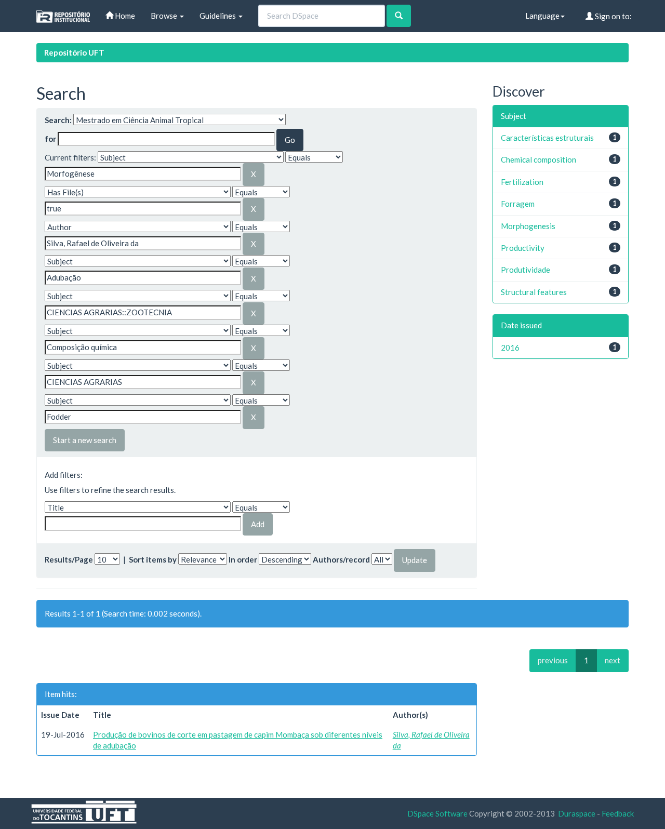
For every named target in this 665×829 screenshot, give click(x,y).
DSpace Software (437, 813)
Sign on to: (612, 16)
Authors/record (341, 559)
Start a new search (84, 440)
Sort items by (153, 559)
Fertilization (522, 181)
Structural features (534, 292)
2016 (510, 347)
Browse (165, 15)
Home (124, 15)
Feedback (618, 813)
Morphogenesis (528, 226)
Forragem (518, 203)
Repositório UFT (74, 52)
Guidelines (218, 15)
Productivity (522, 247)
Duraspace (576, 813)
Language (542, 15)
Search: (58, 120)
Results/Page (69, 559)
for (50, 138)
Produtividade (525, 269)
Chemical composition (538, 159)
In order (243, 559)
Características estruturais (547, 137)
